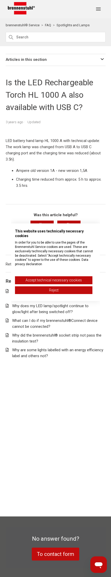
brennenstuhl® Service (22, 25)
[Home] (20, 13)
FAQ (48, 25)
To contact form (55, 554)
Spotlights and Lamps (73, 25)
